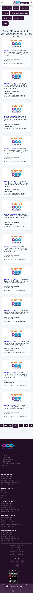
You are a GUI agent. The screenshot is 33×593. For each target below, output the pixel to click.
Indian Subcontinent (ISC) (20, 13)
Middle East (7, 18)
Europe (6, 13)
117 (21, 426)
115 (10, 426)
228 (31, 426)
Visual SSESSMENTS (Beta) (11, 463)
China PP (4, 493)
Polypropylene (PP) (6, 478)
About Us (6, 466)
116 (16, 426)
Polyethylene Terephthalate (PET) (11, 482)
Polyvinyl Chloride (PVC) (8, 480)
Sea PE (3, 495)
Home (5, 455)
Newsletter (6, 461)
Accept (17, 591)
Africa (16, 8)
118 (26, 426)
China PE (4, 491)
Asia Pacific (7, 8)
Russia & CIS (18, 18)
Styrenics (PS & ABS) (7, 485)
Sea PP (3, 497)
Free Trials (6, 457)
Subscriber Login (8, 459)
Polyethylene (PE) (6, 476)
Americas (24, 8)
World (5, 23)
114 (5, 426)
